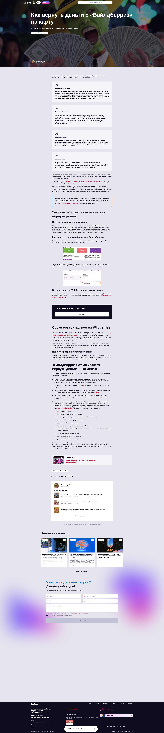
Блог (122, 703)
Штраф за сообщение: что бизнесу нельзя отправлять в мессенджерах (81, 494)
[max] (78, 714)
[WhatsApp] (72, 476)
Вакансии (33, 720)
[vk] (108, 726)
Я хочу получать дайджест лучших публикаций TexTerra (60, 615)
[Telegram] (65, 476)
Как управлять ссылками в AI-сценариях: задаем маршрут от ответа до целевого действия (81, 556)
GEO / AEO (72, 565)
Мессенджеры (75, 496)
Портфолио (106, 703)
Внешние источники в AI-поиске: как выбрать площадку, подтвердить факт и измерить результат (109, 556)
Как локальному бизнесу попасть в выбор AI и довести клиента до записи (54, 555)
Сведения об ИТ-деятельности (37, 722)
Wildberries (55, 470)
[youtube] (114, 726)
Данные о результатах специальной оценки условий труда (43, 724)
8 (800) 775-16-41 (71, 709)
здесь (97, 392)
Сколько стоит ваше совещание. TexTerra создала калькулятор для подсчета (83, 509)
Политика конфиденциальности (37, 731)
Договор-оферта (34, 726)
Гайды (74, 503)
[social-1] (121, 726)
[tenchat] (124, 726)
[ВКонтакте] (69, 476)
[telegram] (75, 714)
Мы (90, 703)
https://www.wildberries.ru (65, 408)
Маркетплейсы (63, 470)
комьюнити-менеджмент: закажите (67, 203)
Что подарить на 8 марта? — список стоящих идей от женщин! (79, 502)
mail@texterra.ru (105, 709)
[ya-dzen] (111, 726)
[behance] (117, 726)
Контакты (130, 703)
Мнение (78, 503)
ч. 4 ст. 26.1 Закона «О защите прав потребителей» (82, 181)
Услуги (97, 703)
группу (83, 385)
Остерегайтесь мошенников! (49, 731)
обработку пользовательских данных (81, 613)
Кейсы (115, 703)
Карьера (74, 510)
